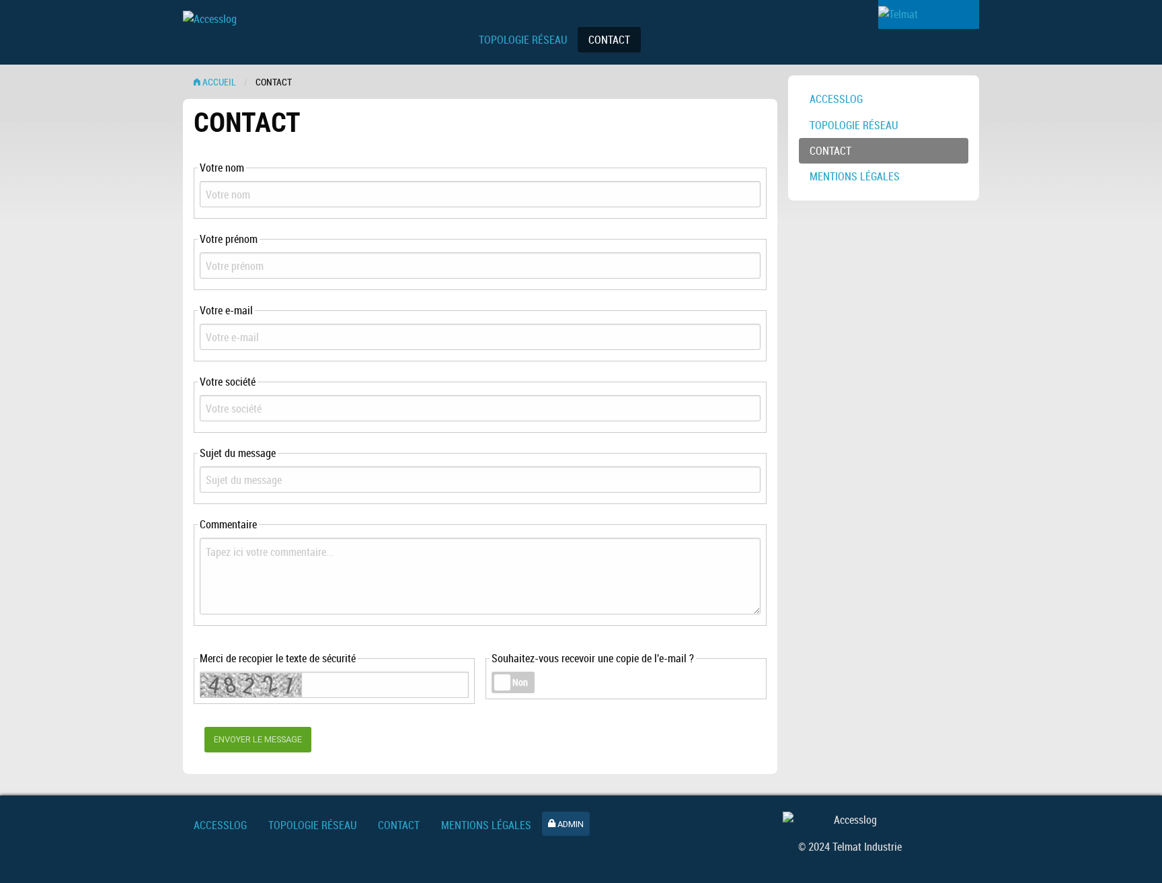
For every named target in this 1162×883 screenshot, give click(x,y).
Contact (830, 150)
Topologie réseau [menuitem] (523, 39)
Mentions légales (855, 176)
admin (569, 824)
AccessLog (836, 99)
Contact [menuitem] (609, 39)
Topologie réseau (854, 125)
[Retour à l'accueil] (317, 36)
